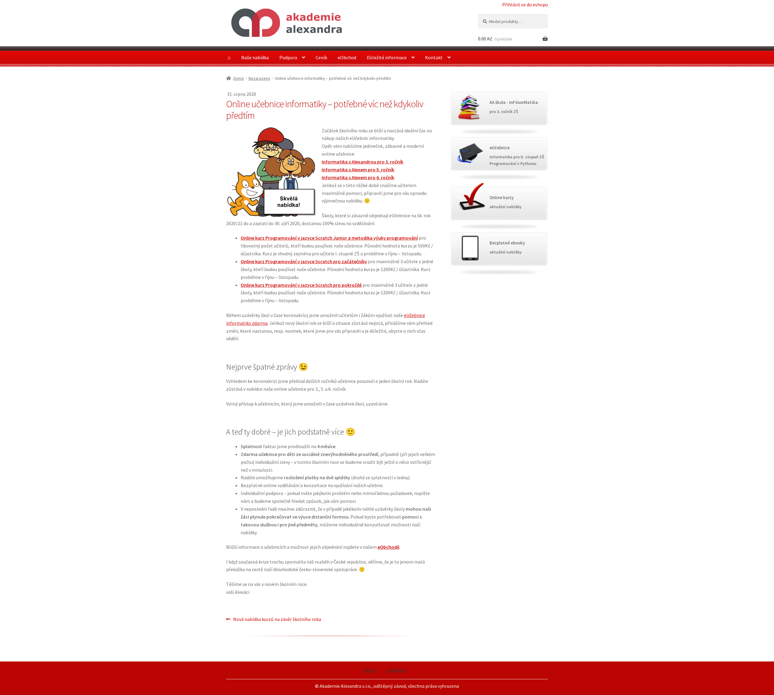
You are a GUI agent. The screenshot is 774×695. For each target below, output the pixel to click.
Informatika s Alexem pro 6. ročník (358, 177)
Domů (238, 78)
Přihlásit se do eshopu (525, 5)
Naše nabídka (255, 57)
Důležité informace (387, 57)
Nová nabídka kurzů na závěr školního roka (277, 619)
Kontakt (434, 57)
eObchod (347, 57)
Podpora (288, 57)
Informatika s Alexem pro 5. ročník (358, 169)
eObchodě (388, 547)
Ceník (321, 57)
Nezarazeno (259, 78)
